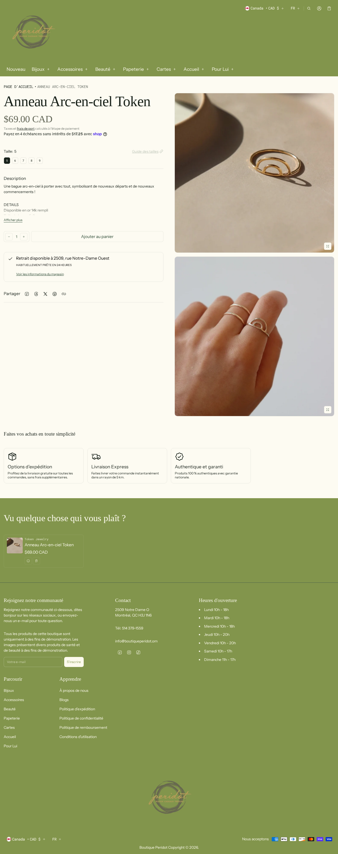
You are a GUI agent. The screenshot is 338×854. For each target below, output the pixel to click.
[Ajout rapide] (36, 560)
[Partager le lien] (63, 293)
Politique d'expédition (77, 709)
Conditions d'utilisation (78, 736)
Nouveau (16, 69)
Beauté (10, 709)
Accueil (10, 736)
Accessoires (14, 699)
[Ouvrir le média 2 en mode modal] (254, 173)
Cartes (9, 727)
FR (293, 8)
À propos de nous (73, 690)
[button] (309, 8)
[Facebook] (119, 652)
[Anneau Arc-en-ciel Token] (43, 551)
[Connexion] (319, 8)
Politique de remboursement (83, 727)
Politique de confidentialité (81, 718)
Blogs (64, 699)
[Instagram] (129, 652)
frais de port (26, 128)
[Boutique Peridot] (33, 33)
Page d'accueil (18, 86)
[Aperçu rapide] (28, 560)
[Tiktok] (138, 652)
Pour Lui (10, 746)
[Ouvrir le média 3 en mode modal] (254, 336)
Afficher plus (13, 220)
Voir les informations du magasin (40, 274)
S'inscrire (74, 662)
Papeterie (12, 718)
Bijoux (9, 690)
